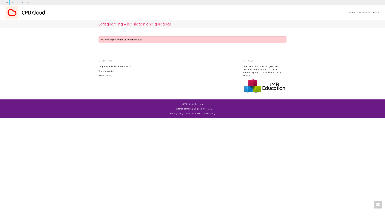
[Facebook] (12, 2)
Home (352, 12)
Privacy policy (105, 75)
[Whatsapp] (17, 2)
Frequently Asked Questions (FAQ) (115, 66)
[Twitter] (7, 2)
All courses (364, 12)
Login (376, 12)
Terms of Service (192, 113)
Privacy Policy (176, 113)
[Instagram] (27, 2)
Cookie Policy (208, 113)
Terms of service (106, 71)
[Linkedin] (22, 2)
